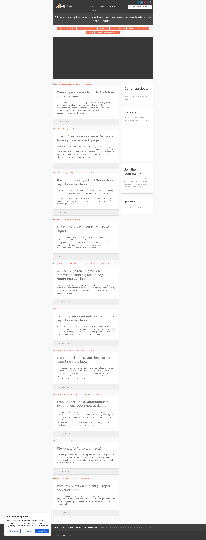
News (92, 6)
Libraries (103, 28)
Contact (93, 11)
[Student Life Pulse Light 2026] (86, 441)
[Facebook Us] (148, 2)
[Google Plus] (151, 2)
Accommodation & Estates (108, 33)
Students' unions (118, 28)
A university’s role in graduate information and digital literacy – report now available (81, 275)
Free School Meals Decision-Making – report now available (85, 359)
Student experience (67, 28)
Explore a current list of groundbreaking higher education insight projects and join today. (137, 96)
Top (84, 527)
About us (112, 6)
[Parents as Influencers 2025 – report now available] (86, 478)
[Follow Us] (141, 2)
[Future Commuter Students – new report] (86, 219)
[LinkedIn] (138, 2)
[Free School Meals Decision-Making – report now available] (86, 350)
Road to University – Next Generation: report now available (85, 182)
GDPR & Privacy (93, 527)
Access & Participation (138, 28)
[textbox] (140, 7)
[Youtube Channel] (144, 2)
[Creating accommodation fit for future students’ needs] (86, 84)
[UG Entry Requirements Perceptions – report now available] (86, 309)
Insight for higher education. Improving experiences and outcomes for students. (103, 19)
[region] (28, 524)
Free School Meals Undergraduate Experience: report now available (83, 404)
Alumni (90, 33)
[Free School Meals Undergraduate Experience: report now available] (86, 394)
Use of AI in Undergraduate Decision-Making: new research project (85, 138)
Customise (14, 531)
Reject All (28, 531)
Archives (70, 527)
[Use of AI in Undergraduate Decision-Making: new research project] (86, 129)
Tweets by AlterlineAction (132, 207)
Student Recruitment (87, 28)
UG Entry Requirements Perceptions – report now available (86, 318)
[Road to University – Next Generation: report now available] (86, 173)
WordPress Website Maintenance (58, 535)
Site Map (78, 527)
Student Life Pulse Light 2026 (79, 448)
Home (56, 527)
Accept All (42, 531)
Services (101, 6)
